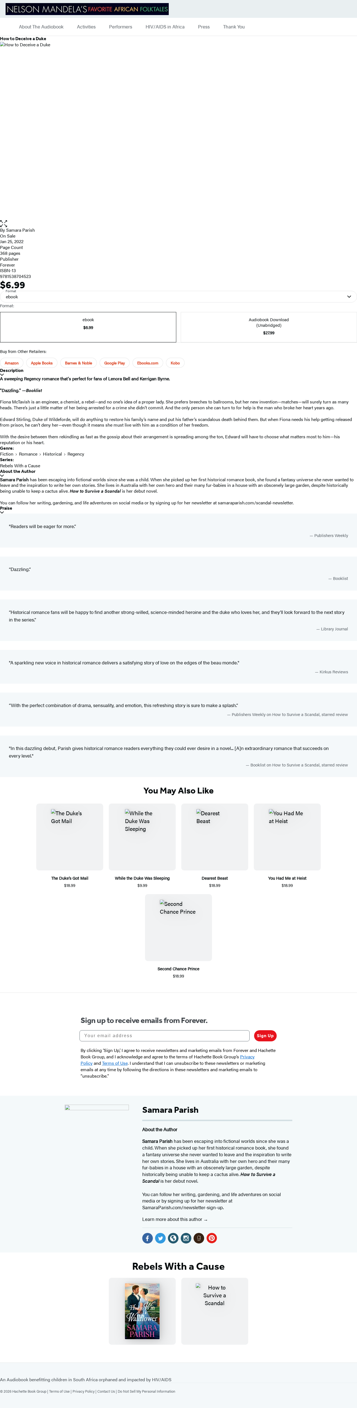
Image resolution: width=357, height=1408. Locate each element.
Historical (52, 454)
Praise (6, 508)
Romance (28, 454)
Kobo (175, 363)
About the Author (17, 471)
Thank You (234, 27)
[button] (178, 223)
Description (11, 370)
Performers (120, 27)
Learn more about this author (172, 1219)
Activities (86, 27)
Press (204, 27)
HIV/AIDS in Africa (165, 27)
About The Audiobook (41, 27)
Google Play (114, 363)
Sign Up (265, 1035)
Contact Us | (107, 1391)
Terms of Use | (61, 1391)
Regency (75, 454)
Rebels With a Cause (20, 465)
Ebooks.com (147, 363)
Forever (7, 265)
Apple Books (42, 363)
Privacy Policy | (85, 1391)
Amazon (12, 363)
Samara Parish (20, 230)
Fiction (6, 454)
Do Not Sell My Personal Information (146, 1391)
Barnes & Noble (78, 363)
